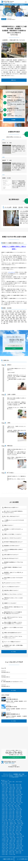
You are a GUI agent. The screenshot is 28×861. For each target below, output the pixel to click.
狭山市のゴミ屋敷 (11, 813)
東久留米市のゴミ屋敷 (13, 850)
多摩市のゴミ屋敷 (11, 851)
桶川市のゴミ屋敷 (18, 795)
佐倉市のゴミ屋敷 (20, 823)
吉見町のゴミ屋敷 (4, 815)
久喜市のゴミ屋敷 (4, 812)
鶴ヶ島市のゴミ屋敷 (19, 816)
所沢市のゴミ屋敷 (4, 801)
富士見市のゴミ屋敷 (12, 809)
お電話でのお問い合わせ (7, 859)
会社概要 (13, 119)
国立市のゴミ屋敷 (11, 848)
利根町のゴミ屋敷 (12, 840)
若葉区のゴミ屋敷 (18, 826)
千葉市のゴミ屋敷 (19, 820)
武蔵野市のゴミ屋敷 (19, 848)
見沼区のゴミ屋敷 (4, 806)
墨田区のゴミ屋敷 (11, 791)
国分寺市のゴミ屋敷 (5, 847)
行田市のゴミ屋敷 (4, 816)
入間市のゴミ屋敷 (18, 813)
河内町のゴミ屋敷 (19, 840)
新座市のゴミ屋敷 (4, 798)
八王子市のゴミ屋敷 (12, 854)
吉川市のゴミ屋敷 (18, 798)
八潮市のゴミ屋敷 (18, 801)
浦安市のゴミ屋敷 (4, 820)
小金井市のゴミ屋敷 (19, 843)
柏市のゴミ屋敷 (4, 819)
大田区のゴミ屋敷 (19, 788)
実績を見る (13, 80)
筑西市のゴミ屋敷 (11, 843)
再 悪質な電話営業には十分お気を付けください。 (12, 681)
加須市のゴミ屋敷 (18, 812)
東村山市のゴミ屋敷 (5, 844)
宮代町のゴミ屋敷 (11, 801)
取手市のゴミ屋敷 (12, 834)
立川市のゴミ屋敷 (19, 844)
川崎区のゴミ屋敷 (4, 833)
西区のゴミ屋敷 (10, 805)
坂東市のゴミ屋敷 (19, 834)
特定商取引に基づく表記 (19, 774)
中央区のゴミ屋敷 (20, 802)
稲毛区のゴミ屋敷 (11, 826)
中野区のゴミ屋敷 (18, 784)
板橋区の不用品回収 (19, 781)
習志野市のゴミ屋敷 (13, 822)
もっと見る (13, 651)
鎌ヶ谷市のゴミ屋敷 (5, 822)
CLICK (14, 348)
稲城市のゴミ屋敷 (4, 851)
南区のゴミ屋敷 (11, 806)
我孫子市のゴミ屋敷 (12, 820)
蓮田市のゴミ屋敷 (4, 809)
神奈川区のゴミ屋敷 (5, 827)
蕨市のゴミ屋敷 (17, 806)
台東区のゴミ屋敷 (12, 787)
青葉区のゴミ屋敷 (19, 827)
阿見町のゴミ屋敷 (12, 841)
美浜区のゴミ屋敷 (4, 826)
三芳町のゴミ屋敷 (11, 808)
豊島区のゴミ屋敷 (4, 794)
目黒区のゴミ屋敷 (4, 791)
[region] (14, 11)
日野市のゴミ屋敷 (18, 851)
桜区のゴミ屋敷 (4, 805)
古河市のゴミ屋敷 (4, 836)
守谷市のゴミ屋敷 (11, 836)
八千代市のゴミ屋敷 (5, 823)
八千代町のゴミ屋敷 (5, 841)
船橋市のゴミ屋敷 (11, 819)
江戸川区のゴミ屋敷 (5, 787)
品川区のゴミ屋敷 (18, 791)
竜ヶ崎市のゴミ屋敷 (5, 840)
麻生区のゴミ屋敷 (18, 829)
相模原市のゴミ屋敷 (5, 834)
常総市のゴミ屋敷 (19, 837)
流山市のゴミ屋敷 (18, 819)
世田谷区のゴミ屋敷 (12, 788)
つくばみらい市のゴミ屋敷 (20, 836)
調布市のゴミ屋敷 (12, 847)
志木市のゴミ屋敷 (19, 809)
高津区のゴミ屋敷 (18, 830)
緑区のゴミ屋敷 (16, 805)
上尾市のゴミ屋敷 (18, 808)
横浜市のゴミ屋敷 (18, 833)
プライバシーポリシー (8, 774)
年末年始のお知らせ (11, 19)
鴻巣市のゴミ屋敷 (4, 813)
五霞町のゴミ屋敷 (12, 837)
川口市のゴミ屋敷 (11, 795)
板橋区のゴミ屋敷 (11, 781)
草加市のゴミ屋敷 (11, 798)
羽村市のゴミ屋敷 (4, 854)
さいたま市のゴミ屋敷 (5, 802)
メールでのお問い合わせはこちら (15, 757)
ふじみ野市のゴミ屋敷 (19, 794)
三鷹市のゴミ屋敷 (4, 848)
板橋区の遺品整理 (4, 781)
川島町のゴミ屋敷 (11, 815)
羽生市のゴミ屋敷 (18, 815)
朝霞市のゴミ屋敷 (4, 795)
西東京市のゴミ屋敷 (5, 850)
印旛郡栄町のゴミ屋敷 (13, 823)
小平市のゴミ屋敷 (20, 850)
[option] (17, 19)
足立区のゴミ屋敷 (11, 784)
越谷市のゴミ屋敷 (11, 794)
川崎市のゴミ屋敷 (11, 833)
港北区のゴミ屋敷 (4, 829)
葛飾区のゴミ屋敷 (4, 784)
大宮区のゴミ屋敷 (13, 802)
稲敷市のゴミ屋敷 (4, 843)
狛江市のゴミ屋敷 (19, 847)
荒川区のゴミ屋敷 (19, 787)
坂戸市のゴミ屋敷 (11, 816)
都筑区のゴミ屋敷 (12, 827)
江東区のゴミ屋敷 (4, 788)
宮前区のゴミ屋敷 (4, 830)
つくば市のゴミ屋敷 (5, 837)
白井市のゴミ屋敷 (20, 822)
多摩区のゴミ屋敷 (11, 830)
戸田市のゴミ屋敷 (4, 808)
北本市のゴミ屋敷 (11, 812)
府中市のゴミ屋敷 (12, 844)
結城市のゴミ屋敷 (19, 841)
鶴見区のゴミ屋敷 (11, 829)
